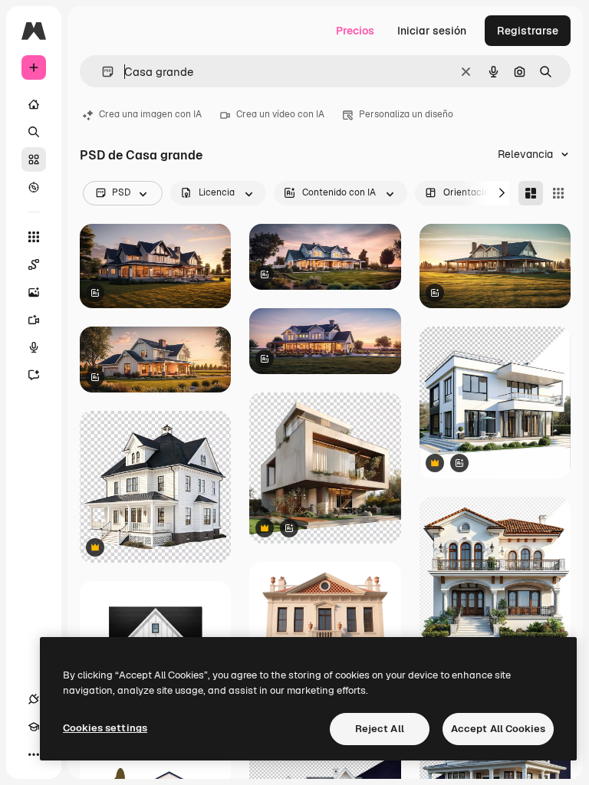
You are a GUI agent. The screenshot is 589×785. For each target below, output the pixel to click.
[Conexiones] (33, 699)
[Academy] (33, 726)
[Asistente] (33, 375)
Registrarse (527, 31)
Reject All (379, 728)
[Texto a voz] (33, 347)
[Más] (33, 754)
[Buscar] (33, 132)
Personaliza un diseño (406, 114)
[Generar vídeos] (33, 319)
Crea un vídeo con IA (280, 114)
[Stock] (33, 159)
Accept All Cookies (498, 728)
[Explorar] (33, 187)
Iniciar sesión (431, 31)
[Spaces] (33, 264)
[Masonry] (530, 193)
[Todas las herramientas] (33, 237)
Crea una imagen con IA (150, 114)
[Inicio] (33, 104)
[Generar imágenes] (33, 292)
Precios (355, 31)
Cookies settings (105, 727)
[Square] (558, 193)
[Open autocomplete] (102, 71)
